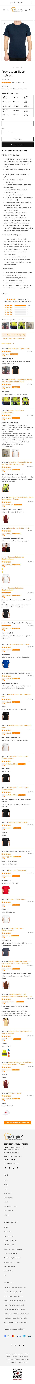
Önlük (5, 1184)
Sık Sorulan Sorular (10, 1240)
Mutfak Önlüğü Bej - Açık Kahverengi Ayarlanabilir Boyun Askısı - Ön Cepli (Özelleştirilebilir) (17, 996)
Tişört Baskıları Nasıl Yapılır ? (13, 1296)
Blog (5, 1275)
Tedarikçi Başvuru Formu (12, 1262)
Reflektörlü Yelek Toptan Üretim (14, 1329)
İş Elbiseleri (7, 1193)
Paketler (6, 1202)
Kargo (10, 88)
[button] (4, 9)
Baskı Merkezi (8, 1197)
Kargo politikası (13, 1362)
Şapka (6, 1189)
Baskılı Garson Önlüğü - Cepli (18, 528)
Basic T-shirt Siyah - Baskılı (17, 822)
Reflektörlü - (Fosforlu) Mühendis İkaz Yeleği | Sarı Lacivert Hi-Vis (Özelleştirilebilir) (17, 382)
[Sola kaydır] (13, 68)
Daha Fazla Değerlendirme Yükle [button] (17, 1122)
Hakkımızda (7, 1232)
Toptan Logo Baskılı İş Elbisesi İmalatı (16, 1314)
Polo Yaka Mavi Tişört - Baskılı (18, 644)
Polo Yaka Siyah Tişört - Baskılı (19, 348)
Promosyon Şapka (14, 1093)
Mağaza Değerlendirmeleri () (14, 338)
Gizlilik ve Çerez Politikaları (13, 1249)
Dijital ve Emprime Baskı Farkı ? (14, 1292)
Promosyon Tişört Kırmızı (17, 870)
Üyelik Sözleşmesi (9, 1266)
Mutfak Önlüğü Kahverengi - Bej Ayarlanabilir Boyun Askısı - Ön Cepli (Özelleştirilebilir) (16, 963)
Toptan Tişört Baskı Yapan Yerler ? (15, 1300)
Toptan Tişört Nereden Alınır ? (14, 1305)
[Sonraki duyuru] (32, 2)
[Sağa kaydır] (22, 68)
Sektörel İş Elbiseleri (10, 1206)
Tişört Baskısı (8, 1271)
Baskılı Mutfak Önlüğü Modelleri (14, 1309)
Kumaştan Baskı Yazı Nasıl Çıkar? (15, 1287)
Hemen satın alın (17, 145)
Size (3, 119)
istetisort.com (15, 1354)
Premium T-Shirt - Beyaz (17, 899)
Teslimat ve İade (9, 1236)
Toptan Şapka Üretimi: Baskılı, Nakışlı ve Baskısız (17, 1324)
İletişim (6, 1215)
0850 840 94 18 (14, 1153)
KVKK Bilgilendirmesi (10, 1253)
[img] (18, 299)
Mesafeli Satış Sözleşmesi (12, 1258)
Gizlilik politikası (23, 1356)
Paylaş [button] (5, 294)
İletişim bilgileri (23, 1362)
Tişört (6, 1180)
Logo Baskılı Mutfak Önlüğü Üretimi (15, 1318)
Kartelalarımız (8, 1211)
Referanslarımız (9, 1245)
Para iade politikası (13, 1359)
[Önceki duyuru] (3, 2)
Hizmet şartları (25, 1359)
